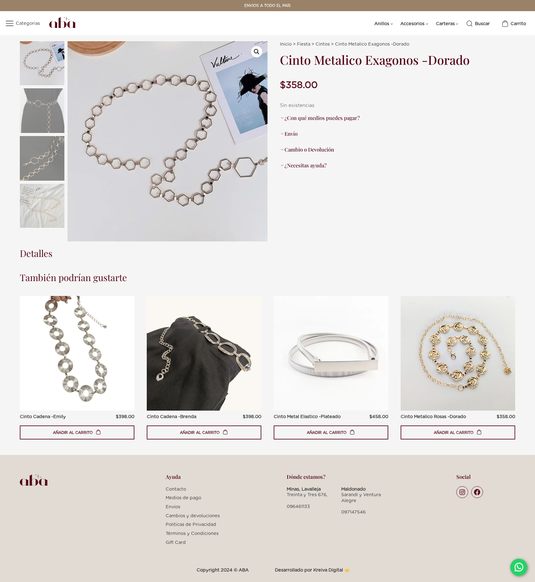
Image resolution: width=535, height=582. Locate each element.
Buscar (482, 23)
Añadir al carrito (73, 434)
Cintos (322, 43)
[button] (256, 51)
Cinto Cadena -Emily (43, 416)
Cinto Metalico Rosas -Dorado (433, 416)
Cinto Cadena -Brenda (171, 416)
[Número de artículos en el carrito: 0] (513, 24)
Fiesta (303, 43)
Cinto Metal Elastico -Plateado (307, 416)
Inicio (286, 43)
